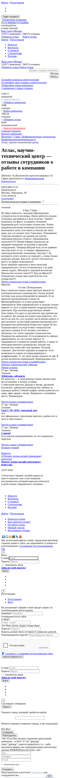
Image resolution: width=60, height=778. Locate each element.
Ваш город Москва (11, 31)
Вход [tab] (10, 602)
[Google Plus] (20, 537)
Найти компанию (12, 111)
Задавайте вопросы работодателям (20, 79)
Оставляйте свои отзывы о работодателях (24, 82)
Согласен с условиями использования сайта (29, 653)
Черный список (16, 527)
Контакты (13, 47)
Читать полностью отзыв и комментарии (23, 281)
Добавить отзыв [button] (10, 36)
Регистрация (17, 2)
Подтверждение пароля (14, 634)
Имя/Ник (6, 613)
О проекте (13, 50)
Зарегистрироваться (14, 128)
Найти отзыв (30, 36)
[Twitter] (7, 537)
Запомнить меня (13, 565)
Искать (54, 76)
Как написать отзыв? (19, 522)
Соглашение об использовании (36, 546)
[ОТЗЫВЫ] (14, 22)
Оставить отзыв (16, 524)
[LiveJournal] (17, 537)
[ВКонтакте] (3, 537)
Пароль (5, 561)
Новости (12, 44)
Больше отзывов (10, 447)
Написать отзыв (16, 519)
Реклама (12, 56)
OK (3, 549)
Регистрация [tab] (14, 599)
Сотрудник (8, 732)
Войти (4, 2)
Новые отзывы (9, 367)
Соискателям (15, 53)
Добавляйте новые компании (17, 85)
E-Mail (5, 619)
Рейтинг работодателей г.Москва (19, 364)
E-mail (4, 558)
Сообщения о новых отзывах (17, 88)
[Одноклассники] (10, 537)
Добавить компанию (14, 102)
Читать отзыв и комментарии (17, 401)
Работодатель (9, 735)
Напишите (37, 772)
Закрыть (7, 707)
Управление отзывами (14, 19)
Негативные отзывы (19, 530)
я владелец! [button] (7, 198)
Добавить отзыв (12, 119)
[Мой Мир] (13, 537)
